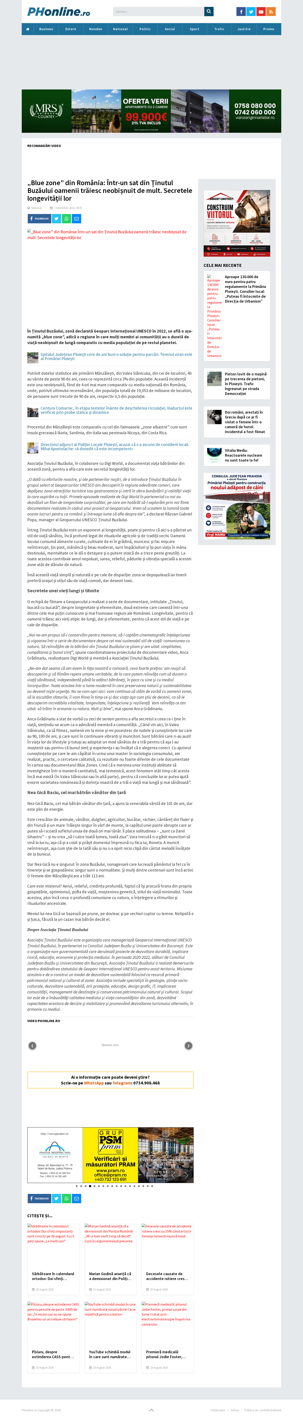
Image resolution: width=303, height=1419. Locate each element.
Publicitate (218, 1410)
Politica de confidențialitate (262, 1410)
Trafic (219, 29)
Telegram (121, 1083)
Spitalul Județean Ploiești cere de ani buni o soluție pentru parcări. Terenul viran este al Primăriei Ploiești (116, 356)
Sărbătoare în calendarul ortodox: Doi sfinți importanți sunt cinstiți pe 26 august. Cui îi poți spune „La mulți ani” (53, 1276)
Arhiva (235, 1410)
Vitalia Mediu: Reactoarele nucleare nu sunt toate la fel (243, 455)
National (120, 29)
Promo (268, 29)
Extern (70, 29)
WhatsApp (94, 1083)
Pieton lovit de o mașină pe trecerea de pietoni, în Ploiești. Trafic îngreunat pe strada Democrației (246, 383)
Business (46, 29)
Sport (194, 29)
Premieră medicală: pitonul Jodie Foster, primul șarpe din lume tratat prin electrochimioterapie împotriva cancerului (164, 1354)
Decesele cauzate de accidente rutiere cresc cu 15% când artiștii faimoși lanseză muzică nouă (166, 1276)
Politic (145, 29)
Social (170, 29)
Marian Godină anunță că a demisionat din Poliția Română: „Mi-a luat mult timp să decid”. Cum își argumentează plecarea (110, 1276)
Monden (95, 29)
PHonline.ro (28, 29)
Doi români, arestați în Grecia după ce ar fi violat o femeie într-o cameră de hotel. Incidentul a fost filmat (245, 422)
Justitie (244, 29)
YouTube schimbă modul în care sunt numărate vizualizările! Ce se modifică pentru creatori (110, 1354)
